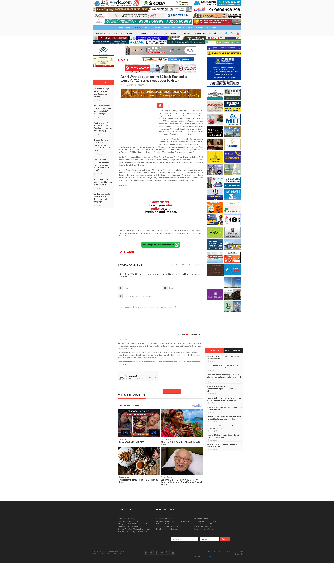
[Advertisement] (138, 126)
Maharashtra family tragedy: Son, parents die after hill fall (224, 357)
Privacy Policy (238, 554)
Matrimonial (101, 34)
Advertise (200, 28)
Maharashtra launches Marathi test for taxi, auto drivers (223, 445)
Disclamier (239, 551)
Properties (113, 34)
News (128, 28)
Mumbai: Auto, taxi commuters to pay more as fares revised (224, 408)
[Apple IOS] (215, 33)
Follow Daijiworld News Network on (158, 244)
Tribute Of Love (199, 34)
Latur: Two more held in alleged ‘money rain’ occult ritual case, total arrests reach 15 (224, 377)
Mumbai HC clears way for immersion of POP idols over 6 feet (223, 436)
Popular (215, 351)
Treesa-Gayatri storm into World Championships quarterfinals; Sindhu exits (103, 145)
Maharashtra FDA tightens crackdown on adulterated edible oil (223, 427)
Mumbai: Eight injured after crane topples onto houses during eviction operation (224, 399)
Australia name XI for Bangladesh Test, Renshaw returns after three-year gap (103, 127)
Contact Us (212, 28)
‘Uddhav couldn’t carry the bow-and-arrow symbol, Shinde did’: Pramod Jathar (224, 417)
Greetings (174, 34)
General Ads (132, 34)
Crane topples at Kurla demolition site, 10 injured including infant (224, 366)
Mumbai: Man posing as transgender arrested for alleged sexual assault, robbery (221, 388)
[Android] (209, 33)
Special (166, 28)
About (219, 551)
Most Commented (233, 351)
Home (210, 551)
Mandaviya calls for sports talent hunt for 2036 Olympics (103, 182)
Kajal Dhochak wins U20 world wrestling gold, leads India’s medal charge (102, 110)
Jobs (122, 34)
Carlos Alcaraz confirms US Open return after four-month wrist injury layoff (101, 165)
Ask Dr (164, 34)
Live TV (181, 28)
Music (155, 34)
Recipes (147, 28)
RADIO (190, 28)
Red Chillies (145, 34)
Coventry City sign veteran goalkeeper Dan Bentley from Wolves (102, 93)
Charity (157, 28)
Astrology (185, 34)
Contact (228, 551)
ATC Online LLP (208, 556)
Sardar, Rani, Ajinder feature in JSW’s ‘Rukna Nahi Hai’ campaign (102, 198)
